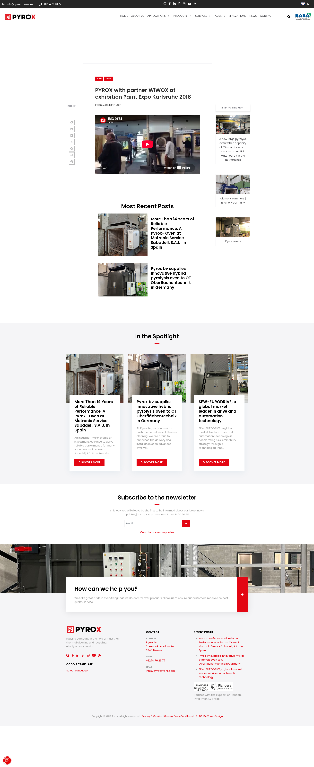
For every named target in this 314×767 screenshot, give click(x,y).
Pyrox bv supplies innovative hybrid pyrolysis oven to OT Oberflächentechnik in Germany (221, 660)
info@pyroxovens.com (160, 671)
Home (99, 78)
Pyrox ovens (233, 241)
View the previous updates (157, 532)
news (108, 78)
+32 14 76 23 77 (155, 660)
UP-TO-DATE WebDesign (209, 716)
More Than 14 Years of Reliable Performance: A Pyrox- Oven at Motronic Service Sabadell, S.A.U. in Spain (221, 644)
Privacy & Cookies (152, 716)
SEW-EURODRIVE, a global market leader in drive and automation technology (220, 673)
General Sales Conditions (178, 716)
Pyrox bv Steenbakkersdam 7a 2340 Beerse (160, 646)
